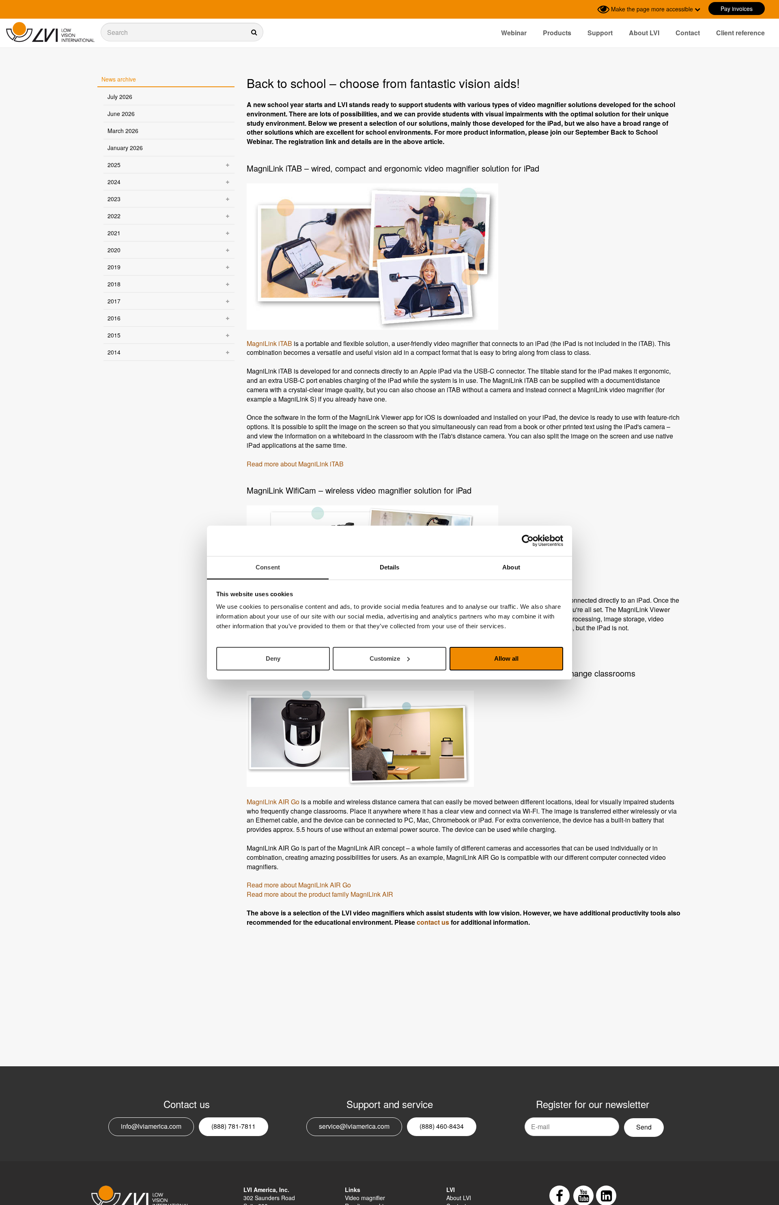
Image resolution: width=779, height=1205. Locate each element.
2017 (114, 301)
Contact (688, 32)
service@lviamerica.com (354, 1126)
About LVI (644, 32)
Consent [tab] (268, 567)
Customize (385, 658)
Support (600, 32)
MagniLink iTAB (269, 343)
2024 (114, 182)
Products (557, 32)
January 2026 (125, 148)
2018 (114, 284)
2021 (114, 233)
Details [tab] (390, 567)
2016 (114, 318)
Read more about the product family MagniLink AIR (320, 894)
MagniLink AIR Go (273, 801)
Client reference (740, 32)
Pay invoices (737, 8)
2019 (114, 267)
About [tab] (511, 567)
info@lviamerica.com (151, 1126)
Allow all (506, 658)
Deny (273, 658)
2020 (114, 250)
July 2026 (120, 96)
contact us (433, 922)
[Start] (50, 32)
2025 (114, 165)
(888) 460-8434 (442, 1126)
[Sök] (182, 32)
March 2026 (123, 131)
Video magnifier (365, 1198)
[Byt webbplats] (589, 9)
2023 (114, 199)
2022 (114, 216)
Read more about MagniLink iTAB (295, 463)
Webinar (514, 32)
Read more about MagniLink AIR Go (299, 884)
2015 (114, 335)
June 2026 (121, 114)
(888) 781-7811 (233, 1126)
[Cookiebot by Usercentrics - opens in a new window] (527, 541)
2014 (114, 352)
